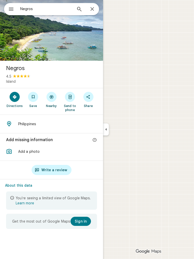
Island (11, 81)
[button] (51, 151)
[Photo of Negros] (51, 30)
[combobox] (46, 9)
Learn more (25, 203)
